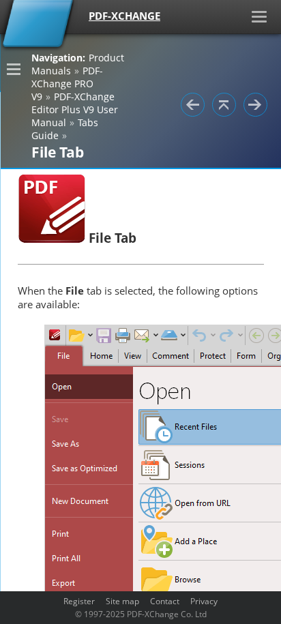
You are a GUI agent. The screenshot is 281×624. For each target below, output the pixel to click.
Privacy (204, 600)
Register (79, 600)
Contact (164, 600)
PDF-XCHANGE (124, 16)
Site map (122, 600)
